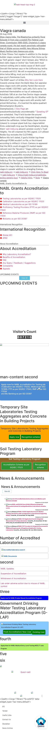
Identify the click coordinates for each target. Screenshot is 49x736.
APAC (5, 238)
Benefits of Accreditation (14, 257)
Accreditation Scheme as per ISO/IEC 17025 (16, 466)
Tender (5, 711)
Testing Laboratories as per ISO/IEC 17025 (22, 198)
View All (7, 491)
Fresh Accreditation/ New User (17, 632)
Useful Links (7, 715)
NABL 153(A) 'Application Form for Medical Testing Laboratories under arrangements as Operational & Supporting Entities (26, 513)
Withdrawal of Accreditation (13, 578)
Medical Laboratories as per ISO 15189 (20, 204)
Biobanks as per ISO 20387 (15, 218)
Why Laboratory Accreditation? (17, 254)
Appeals (6, 268)
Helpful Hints (26, 178)
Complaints (8, 266)
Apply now (14, 437)
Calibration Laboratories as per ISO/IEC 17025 (23, 201)
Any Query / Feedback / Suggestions (19, 263)
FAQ (4, 260)
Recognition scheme (31, 437)
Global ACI (7, 235)
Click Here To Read (39, 172)
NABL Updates (7, 568)
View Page (20, 109)
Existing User (39, 632)
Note (37, 178)
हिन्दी (45, 7)
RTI (3, 706)
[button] (24, 23)
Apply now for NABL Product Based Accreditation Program (21, 598)
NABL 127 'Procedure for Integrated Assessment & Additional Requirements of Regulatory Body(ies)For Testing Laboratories (27, 528)
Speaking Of (42, 111)
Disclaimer (6, 724)
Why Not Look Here (34, 80)
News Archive (7, 728)
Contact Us (6, 719)
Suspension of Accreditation (13, 573)
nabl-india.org (12, 129)
